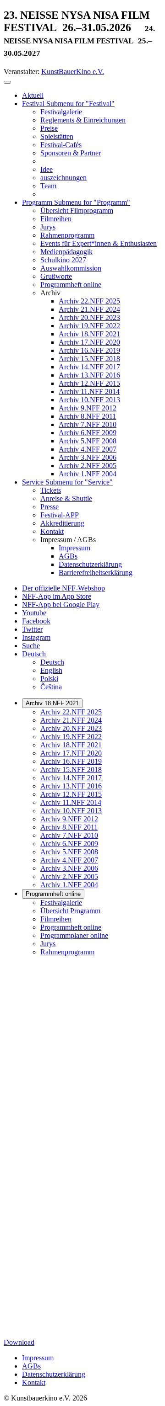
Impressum (38, 1358)
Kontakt (33, 1382)
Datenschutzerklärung (53, 1374)
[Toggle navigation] (7, 82)
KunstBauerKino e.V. (72, 71)
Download (19, 1342)
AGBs (31, 1366)
